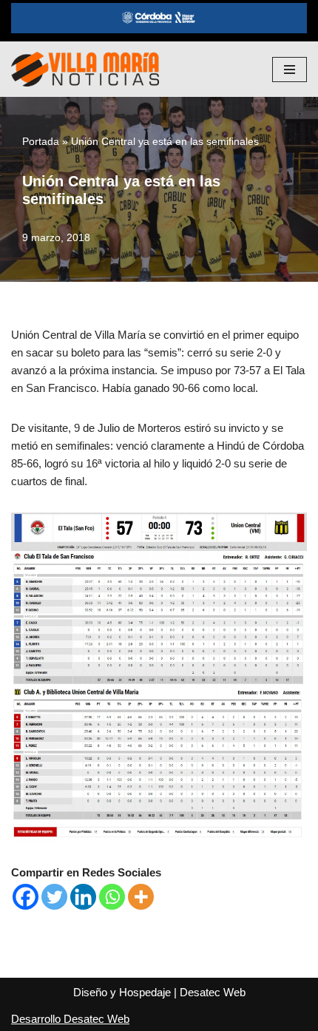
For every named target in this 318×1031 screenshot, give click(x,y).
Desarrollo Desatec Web (70, 1019)
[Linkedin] (83, 897)
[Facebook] (25, 897)
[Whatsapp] (112, 897)
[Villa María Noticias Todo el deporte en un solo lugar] (85, 69)
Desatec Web (213, 992)
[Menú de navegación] (289, 69)
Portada (40, 141)
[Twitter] (54, 897)
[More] (141, 897)
